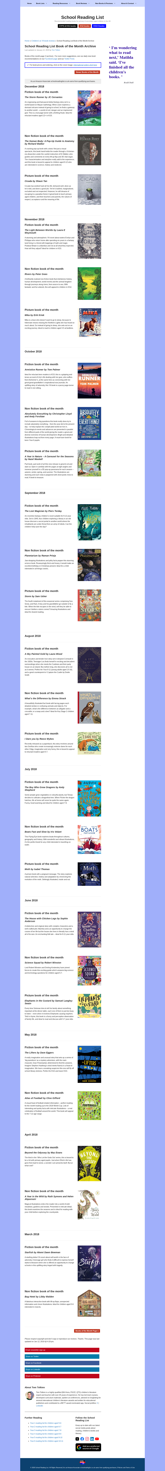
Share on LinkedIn (33, 1369)
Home (29, 3)
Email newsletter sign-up (35, 1350)
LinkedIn (39, 1406)
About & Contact (127, 3)
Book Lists (40, 3)
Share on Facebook (33, 1363)
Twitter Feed (69, 59)
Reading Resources (60, 3)
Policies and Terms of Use (126, 1467)
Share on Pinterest (33, 1376)
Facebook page (51, 59)
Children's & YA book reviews (43, 41)
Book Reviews (81, 3)
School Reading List (82, 17)
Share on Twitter (32, 1356)
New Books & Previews (104, 3)
